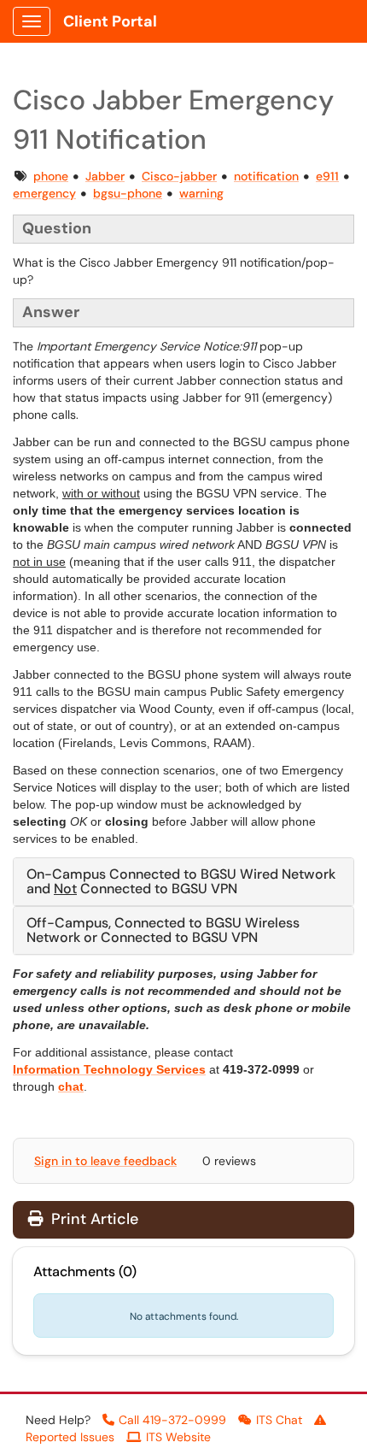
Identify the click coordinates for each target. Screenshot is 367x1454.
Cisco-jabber (179, 176)
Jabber (105, 176)
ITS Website (178, 1437)
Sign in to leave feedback (105, 1160)
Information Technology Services (109, 1069)
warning (201, 193)
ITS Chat (279, 1420)
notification (266, 176)
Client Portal (110, 21)
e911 (327, 176)
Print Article (92, 1219)
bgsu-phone (127, 193)
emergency (44, 193)
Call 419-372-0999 (172, 1420)
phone (50, 176)
